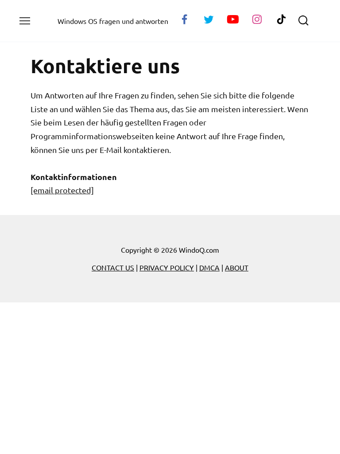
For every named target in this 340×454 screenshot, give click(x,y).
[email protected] (62, 190)
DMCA (209, 267)
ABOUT (236, 267)
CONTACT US (113, 267)
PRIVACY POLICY (166, 267)
